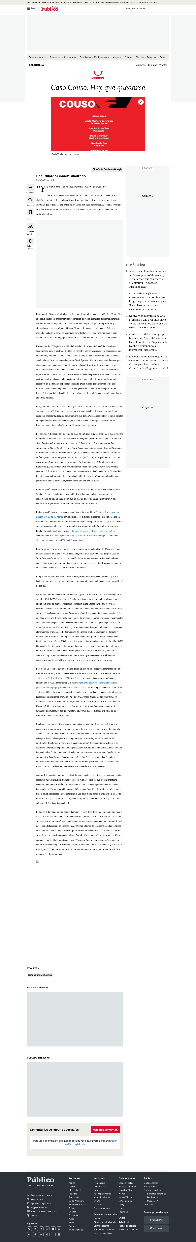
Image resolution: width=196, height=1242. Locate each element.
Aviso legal (124, 1222)
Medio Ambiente (101, 57)
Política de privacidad (128, 1229)
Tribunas (152, 65)
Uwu (96, 1190)
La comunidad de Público (44, 1211)
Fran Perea (153, 2)
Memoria (117, 57)
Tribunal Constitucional (40, 975)
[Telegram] (41, 1234)
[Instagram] (59, 1228)
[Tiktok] (35, 1234)
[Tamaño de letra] (30, 226)
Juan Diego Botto (141, 2)
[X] (47, 1228)
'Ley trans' (87, 2)
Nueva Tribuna (125, 1197)
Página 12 (123, 1211)
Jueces (68, 2)
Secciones (74, 1178)
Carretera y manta (102, 1208)
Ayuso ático (77, 2)
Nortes (122, 1193)
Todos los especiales (103, 1233)
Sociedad (72, 1193)
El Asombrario (125, 1201)
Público (40, 1180)
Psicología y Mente (102, 1193)
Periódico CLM (125, 1190)
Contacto (148, 1204)
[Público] (49, 8)
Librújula (123, 1204)
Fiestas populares (112, 2)
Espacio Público (126, 1183)
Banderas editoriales (156, 1193)
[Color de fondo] (30, 241)
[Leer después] (30, 212)
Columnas (140, 65)
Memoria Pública (76, 1204)
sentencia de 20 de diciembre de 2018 (53, 678)
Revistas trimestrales (105, 1214)
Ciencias (140, 57)
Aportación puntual (40, 1203)
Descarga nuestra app (156, 1212)
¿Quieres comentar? (106, 1129)
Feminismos (85, 57)
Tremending (55, 57)
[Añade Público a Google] (29, 1228)
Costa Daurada (126, 2)
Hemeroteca (36, 65)
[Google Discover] (35, 1228)
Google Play (157, 1220)
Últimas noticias (75, 1229)
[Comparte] (30, 187)
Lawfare (97, 1218)
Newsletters (36, 1199)
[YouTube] (29, 1234)
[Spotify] (47, 1234)
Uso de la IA (152, 1201)
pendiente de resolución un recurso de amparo (82, 535)
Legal (122, 1217)
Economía (151, 57)
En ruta (97, 1201)
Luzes (121, 1208)
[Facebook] (41, 1228)
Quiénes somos (151, 1183)
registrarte (79, 1144)
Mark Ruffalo (98, 2)
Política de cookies (127, 1226)
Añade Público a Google (109, 169)
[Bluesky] (53, 1228)
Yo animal (98, 1204)
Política (32, 57)
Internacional (70, 57)
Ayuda (33, 1215)
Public (163, 57)
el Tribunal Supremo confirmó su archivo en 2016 (92, 531)
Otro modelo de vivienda (105, 1222)
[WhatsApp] (53, 1234)
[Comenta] (30, 199)
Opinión (42, 57)
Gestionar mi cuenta (41, 1195)
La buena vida (100, 1186)
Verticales (99, 1178)
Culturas (128, 57)
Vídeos (71, 1222)
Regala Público (38, 1207)
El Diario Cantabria (127, 1186)
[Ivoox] (59, 1234)
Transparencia (150, 1186)
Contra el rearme (101, 1226)
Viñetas (163, 65)
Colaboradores (127, 1178)
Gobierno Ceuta (47, 2)
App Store (157, 1228)
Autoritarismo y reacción (105, 1229)
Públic (71, 1219)
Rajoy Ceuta (60, 2)
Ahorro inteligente (102, 1197)
